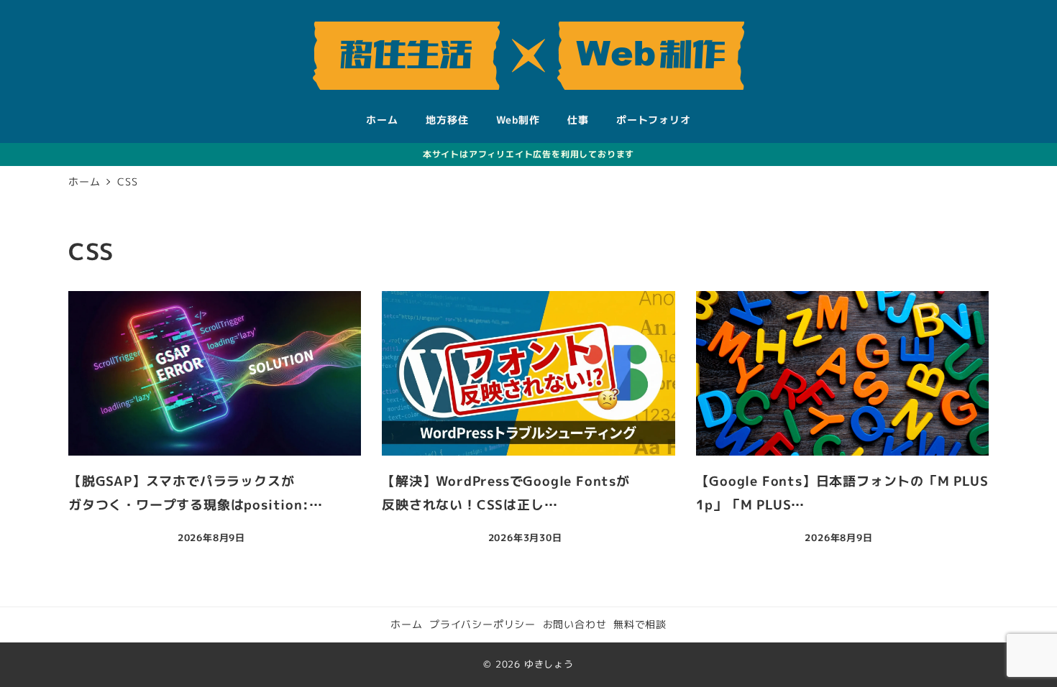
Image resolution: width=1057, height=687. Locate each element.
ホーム (406, 624)
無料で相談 (640, 624)
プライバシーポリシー (482, 624)
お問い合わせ (575, 624)
